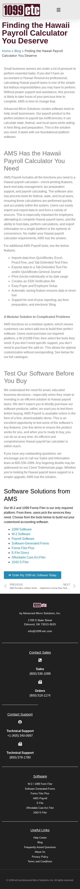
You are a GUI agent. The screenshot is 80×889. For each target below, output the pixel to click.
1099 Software (22, 529)
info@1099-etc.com (40, 631)
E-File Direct (20, 552)
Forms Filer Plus (23, 548)
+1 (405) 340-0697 (20, 735)
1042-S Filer (20, 562)
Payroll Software (23, 538)
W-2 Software (21, 534)
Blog (17, 51)
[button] (58, 10)
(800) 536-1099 (40, 673)
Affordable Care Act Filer (28, 557)
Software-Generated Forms (30, 543)
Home (6, 51)
